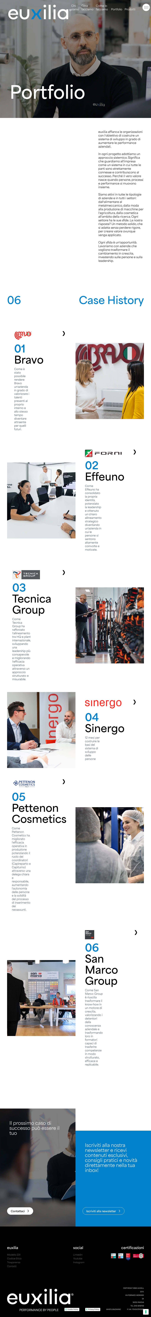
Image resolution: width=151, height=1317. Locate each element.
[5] (75, 847)
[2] (75, 503)
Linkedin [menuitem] (78, 1254)
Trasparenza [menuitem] (13, 1262)
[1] (75, 383)
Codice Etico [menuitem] (14, 1258)
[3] (75, 628)
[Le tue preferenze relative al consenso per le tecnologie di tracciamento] (146, 1312)
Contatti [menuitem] (12, 1266)
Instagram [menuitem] (78, 1262)
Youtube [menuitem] (77, 1258)
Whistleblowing (113, 1309)
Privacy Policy (93, 1309)
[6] (75, 1000)
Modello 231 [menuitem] (13, 1254)
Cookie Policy (72, 1309)
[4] (75, 732)
